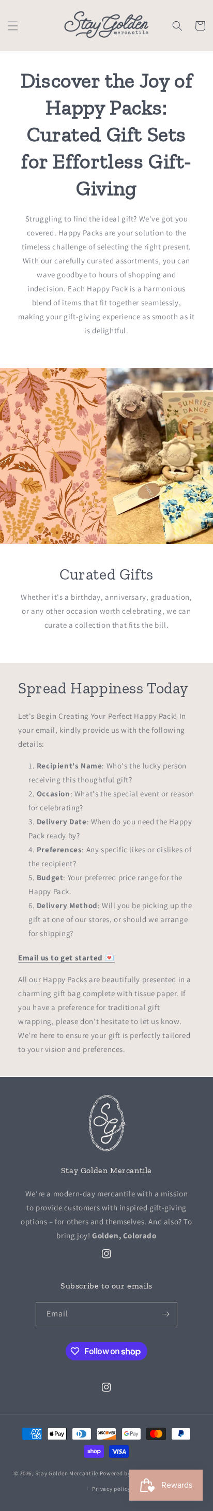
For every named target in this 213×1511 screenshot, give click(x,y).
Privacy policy (111, 1488)
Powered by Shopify (126, 1472)
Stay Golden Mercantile (66, 1472)
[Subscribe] (165, 1314)
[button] (13, 25)
